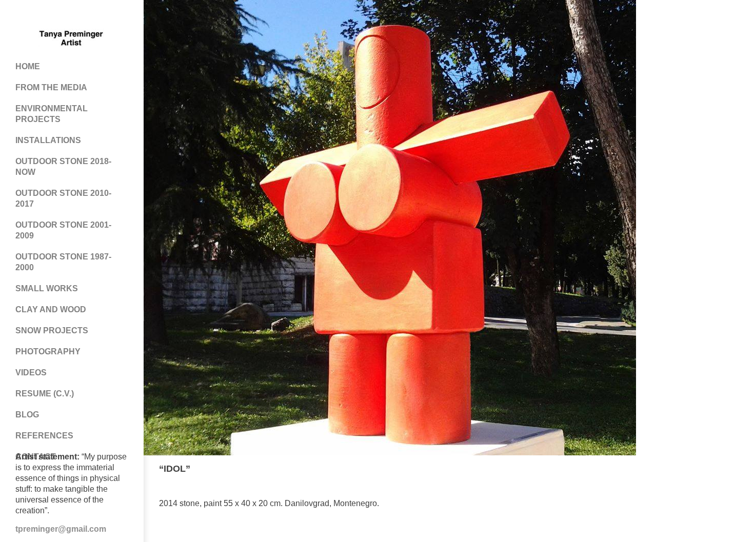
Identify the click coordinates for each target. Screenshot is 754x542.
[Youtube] (82, 15)
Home (27, 66)
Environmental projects (51, 114)
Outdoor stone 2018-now (63, 166)
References (44, 435)
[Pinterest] (61, 15)
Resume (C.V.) (44, 393)
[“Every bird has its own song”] (706, 469)
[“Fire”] (734, 469)
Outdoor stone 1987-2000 (63, 262)
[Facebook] (41, 15)
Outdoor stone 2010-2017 (63, 198)
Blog (27, 414)
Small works (46, 288)
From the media (51, 87)
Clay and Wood (50, 309)
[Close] (720, 469)
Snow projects (51, 330)
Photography (48, 351)
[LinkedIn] (102, 15)
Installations (48, 140)
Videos (31, 372)
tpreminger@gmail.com (60, 529)
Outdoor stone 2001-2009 (63, 230)
